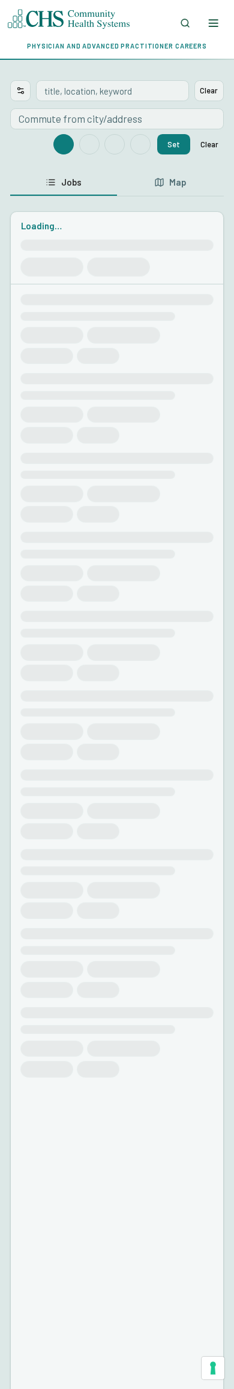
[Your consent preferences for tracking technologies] (213, 1368)
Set (173, 144)
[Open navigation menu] (213, 23)
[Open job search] (185, 23)
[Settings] (20, 90)
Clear (209, 90)
